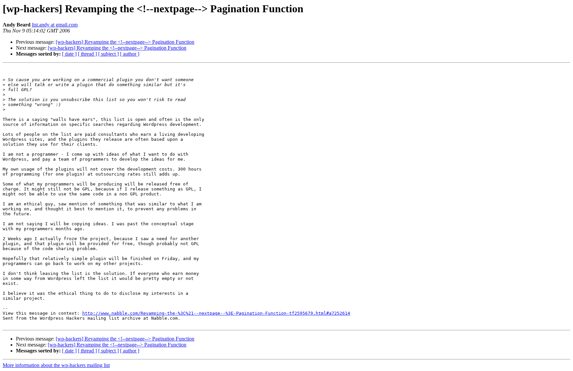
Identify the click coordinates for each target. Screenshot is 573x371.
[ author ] (129, 54)
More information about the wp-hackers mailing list (56, 365)
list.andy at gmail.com (55, 24)
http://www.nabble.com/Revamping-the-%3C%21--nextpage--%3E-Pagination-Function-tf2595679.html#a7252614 (216, 313)
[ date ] (69, 54)
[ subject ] (108, 54)
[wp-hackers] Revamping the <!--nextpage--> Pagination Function (125, 42)
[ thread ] (87, 54)
